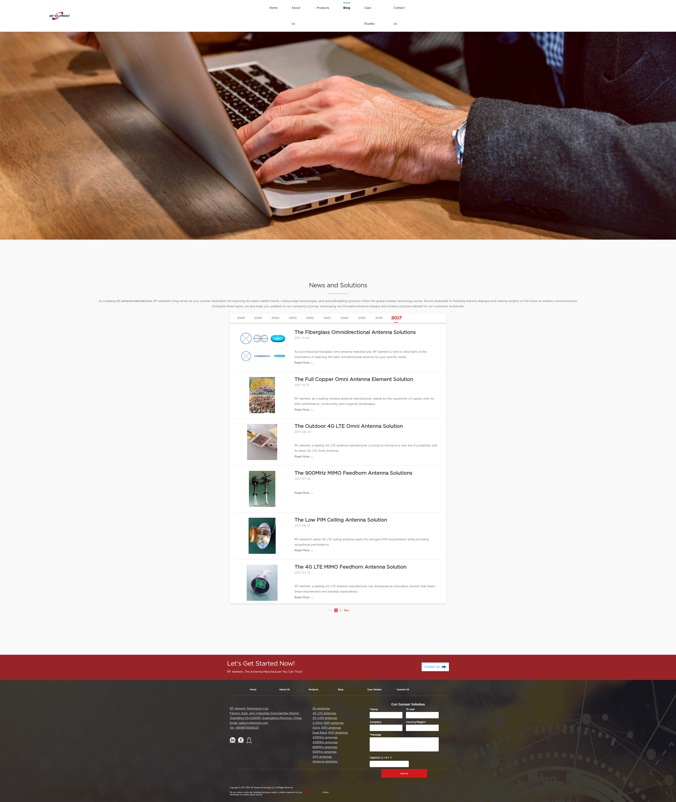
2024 (275, 318)
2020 (344, 318)
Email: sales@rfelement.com (249, 723)
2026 (241, 318)
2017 (396, 318)
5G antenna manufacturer (134, 301)
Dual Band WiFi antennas (330, 732)
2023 (293, 318)
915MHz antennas (324, 752)
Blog (340, 690)
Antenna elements (324, 761)
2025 (258, 318)
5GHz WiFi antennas (326, 727)
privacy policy (270, 795)
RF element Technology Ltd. (249, 708)
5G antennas (321, 708)
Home (253, 690)
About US (284, 690)
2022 (310, 318)
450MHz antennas (325, 742)
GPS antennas (322, 756)
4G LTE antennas (324, 713)
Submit (404, 773)
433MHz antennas (324, 737)
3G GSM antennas (324, 718)
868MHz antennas (324, 747)
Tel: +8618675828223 (244, 727)
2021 (327, 318)
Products (313, 690)
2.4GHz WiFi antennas (328, 723)
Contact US (403, 690)
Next (346, 610)
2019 (361, 318)
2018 (379, 318)
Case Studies (374, 690)
